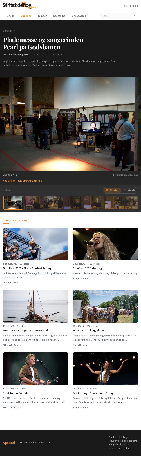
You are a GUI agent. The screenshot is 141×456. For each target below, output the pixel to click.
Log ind (134, 6)
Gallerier (26, 16)
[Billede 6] (114, 202)
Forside (10, 16)
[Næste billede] (133, 123)
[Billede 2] (33, 202)
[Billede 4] (73, 202)
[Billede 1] (13, 202)
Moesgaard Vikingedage (88, 331)
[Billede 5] (94, 202)
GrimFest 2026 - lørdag (87, 268)
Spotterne (59, 16)
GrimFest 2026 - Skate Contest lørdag (27, 268)
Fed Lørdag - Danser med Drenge (94, 393)
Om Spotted (79, 16)
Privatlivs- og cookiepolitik (123, 441)
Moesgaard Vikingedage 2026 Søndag (27, 331)
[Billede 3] (53, 202)
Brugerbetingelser (119, 444)
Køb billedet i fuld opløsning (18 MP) (22, 181)
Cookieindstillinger (119, 437)
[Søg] (135, 16)
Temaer (42, 16)
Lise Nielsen (81, 345)
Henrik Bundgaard (19, 54)
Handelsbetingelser (120, 448)
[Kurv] (125, 6)
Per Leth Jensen (13, 345)
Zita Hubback (11, 282)
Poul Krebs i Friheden (16, 393)
